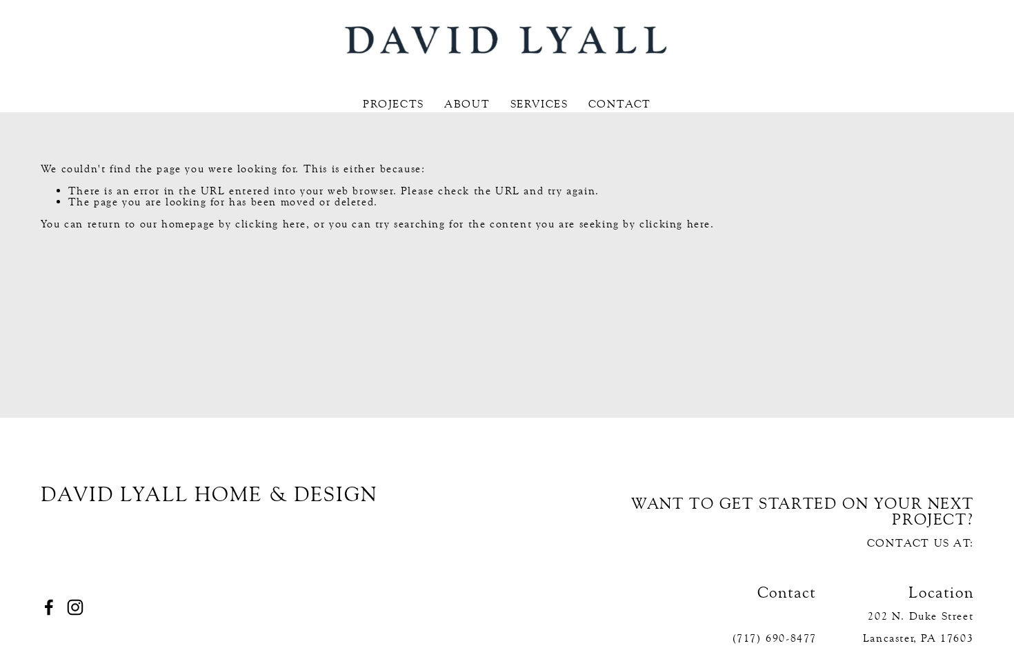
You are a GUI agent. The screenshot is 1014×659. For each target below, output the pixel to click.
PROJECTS (393, 104)
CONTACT (619, 104)
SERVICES (539, 104)
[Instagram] (75, 607)
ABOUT (467, 104)
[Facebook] (49, 607)
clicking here (270, 223)
